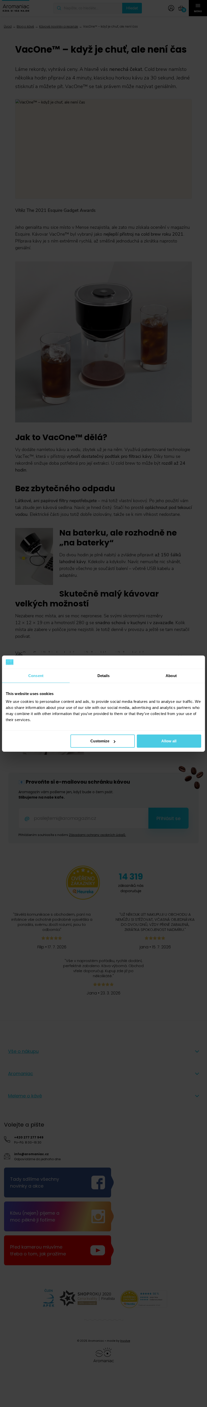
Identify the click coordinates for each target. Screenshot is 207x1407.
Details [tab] (103, 676)
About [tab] (171, 676)
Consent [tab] (35, 676)
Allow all (168, 741)
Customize (99, 741)
